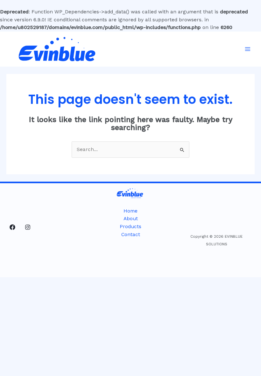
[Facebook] (12, 227)
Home (130, 211)
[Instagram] (28, 227)
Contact (130, 234)
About (130, 218)
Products (130, 226)
